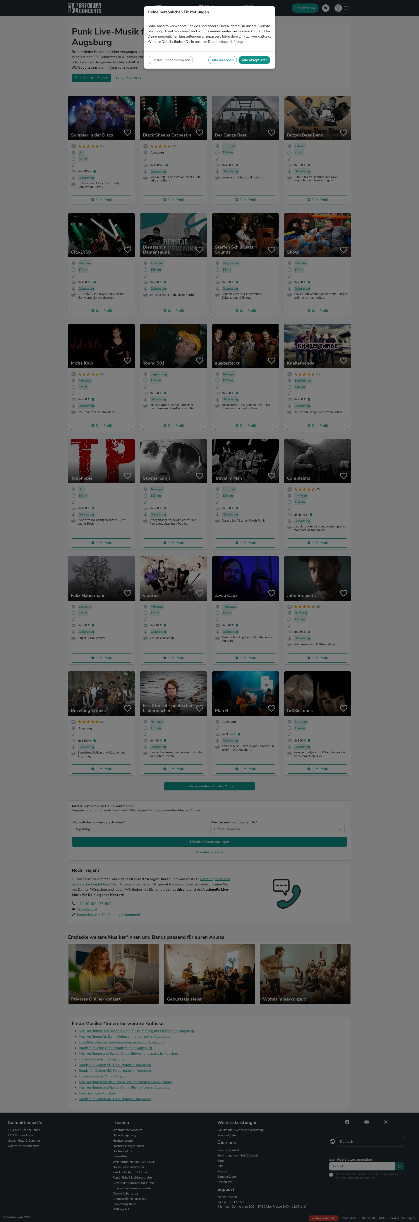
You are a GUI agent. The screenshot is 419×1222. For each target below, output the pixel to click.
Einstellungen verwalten (170, 60)
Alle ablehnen (222, 60)
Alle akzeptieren (254, 60)
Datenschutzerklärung (225, 41)
